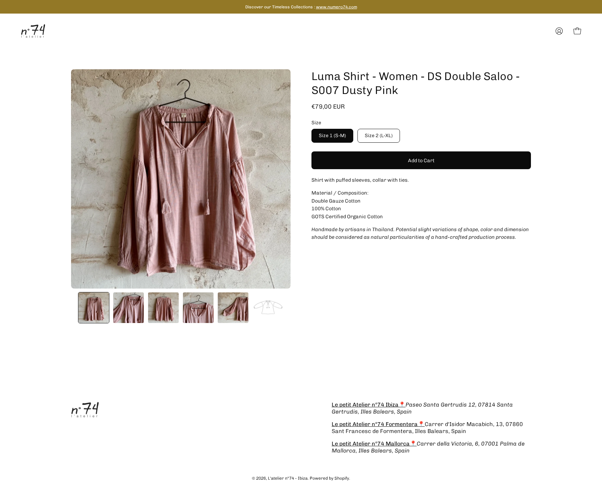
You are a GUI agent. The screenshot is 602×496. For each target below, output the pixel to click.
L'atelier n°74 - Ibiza (288, 478)
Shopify (341, 478)
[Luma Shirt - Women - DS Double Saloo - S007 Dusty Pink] (93, 307)
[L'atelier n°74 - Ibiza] (33, 31)
